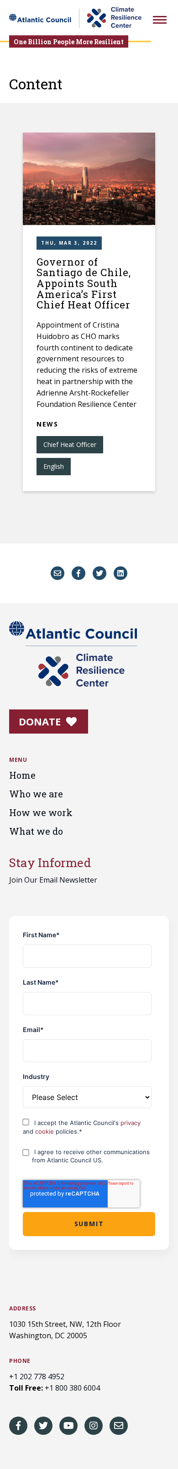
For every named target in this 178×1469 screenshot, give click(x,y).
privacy (130, 1122)
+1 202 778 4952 (36, 1376)
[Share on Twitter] (99, 573)
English (53, 466)
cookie (45, 1131)
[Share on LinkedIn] (120, 573)
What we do (36, 831)
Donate (41, 721)
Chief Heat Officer (69, 444)
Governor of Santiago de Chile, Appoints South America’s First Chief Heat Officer (84, 283)
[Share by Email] (57, 573)
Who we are (36, 794)
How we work (41, 812)
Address (22, 1308)
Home (22, 775)
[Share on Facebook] (78, 573)
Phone (20, 1361)
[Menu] (159, 21)
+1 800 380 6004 (72, 1388)
